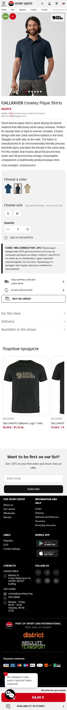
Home (3, 10)
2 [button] (29, 91)
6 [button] (41, 91)
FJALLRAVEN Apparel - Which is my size (44, 205)
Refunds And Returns (46, 517)
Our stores (9, 509)
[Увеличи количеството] (28, 229)
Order (38, 508)
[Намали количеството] (8, 229)
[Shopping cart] (56, 3)
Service (7, 517)
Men (13, 10)
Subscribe (33, 489)
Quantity (9, 223)
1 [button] (26, 91)
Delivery (39, 513)
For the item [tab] (11, 313)
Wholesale (9, 513)
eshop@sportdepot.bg (20, 593)
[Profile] (49, 3)
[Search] (42, 3)
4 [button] (35, 91)
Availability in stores (31, 706)
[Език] (63, 3)
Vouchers (40, 521)
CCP (5, 544)
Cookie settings (11, 548)
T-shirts (33, 10)
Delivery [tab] (7, 321)
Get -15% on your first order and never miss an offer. (33, 461)
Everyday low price (45, 525)
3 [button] (32, 91)
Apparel (22, 10)
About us (8, 505)
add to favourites (21, 238)
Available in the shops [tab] (18, 329)
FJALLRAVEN (12, 103)
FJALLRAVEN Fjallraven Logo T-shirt (23, 423)
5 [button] (38, 91)
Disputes (8, 540)
